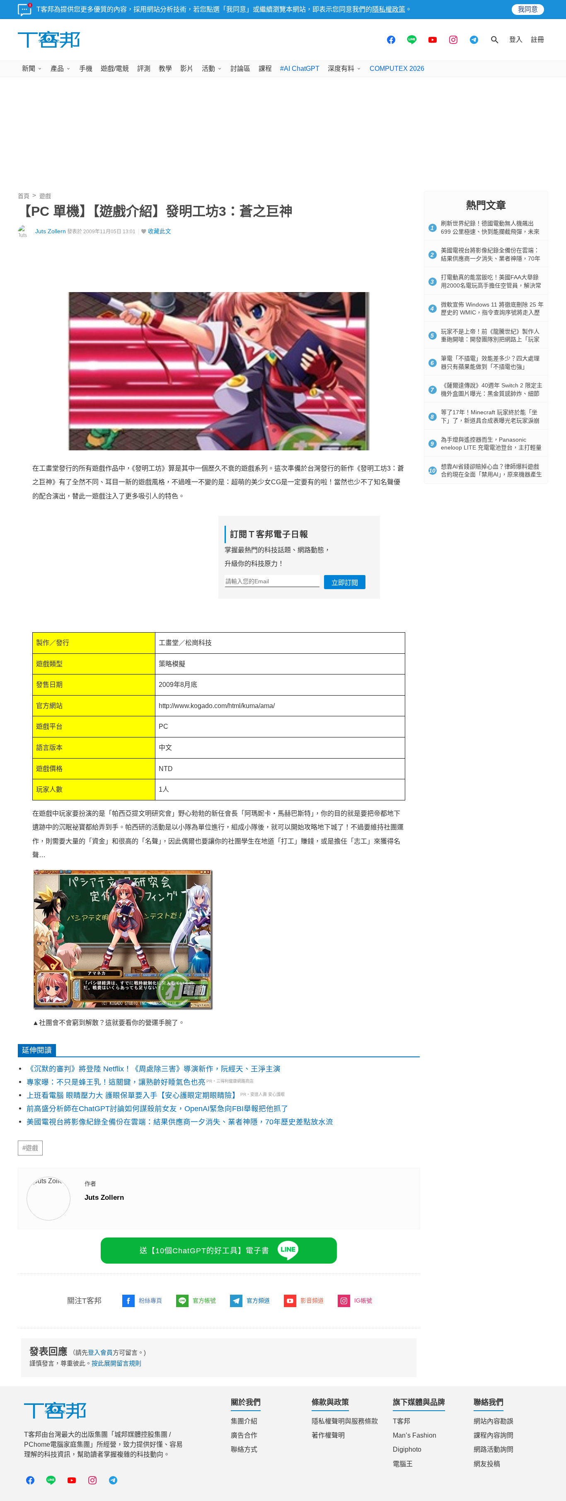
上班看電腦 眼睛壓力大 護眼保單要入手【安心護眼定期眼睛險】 (133, 1095)
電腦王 (403, 1463)
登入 (515, 39)
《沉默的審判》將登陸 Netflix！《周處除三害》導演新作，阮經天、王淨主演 (154, 1069)
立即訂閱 (344, 582)
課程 (265, 68)
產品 (57, 68)
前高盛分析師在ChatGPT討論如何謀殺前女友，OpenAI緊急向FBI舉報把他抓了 (157, 1109)
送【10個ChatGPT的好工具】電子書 (204, 1251)
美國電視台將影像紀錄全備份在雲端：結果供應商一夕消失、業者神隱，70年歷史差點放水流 (180, 1122)
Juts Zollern (50, 231)
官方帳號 (204, 1300)
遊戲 (45, 196)
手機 (85, 68)
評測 (143, 68)
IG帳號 (363, 1300)
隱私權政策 (388, 9)
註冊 (537, 39)
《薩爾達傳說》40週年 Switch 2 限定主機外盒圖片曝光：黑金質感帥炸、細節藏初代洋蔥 (491, 393)
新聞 (28, 68)
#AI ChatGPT (299, 68)
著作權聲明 (328, 1435)
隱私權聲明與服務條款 (345, 1421)
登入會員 (100, 1352)
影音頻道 (312, 1300)
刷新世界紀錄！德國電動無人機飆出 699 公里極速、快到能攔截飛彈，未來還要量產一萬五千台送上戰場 (490, 231)
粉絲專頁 (150, 1300)
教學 (165, 68)
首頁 (23, 196)
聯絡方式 (244, 1449)
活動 (208, 68)
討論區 (240, 68)
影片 (187, 68)
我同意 (528, 9)
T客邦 (401, 1421)
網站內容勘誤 (493, 1421)
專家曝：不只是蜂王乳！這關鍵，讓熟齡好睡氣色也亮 (116, 1082)
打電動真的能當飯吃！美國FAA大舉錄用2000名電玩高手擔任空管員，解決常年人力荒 (491, 285)
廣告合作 (244, 1435)
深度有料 (341, 68)
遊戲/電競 (115, 68)
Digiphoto (407, 1449)
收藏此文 (159, 231)
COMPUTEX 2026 (397, 68)
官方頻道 (258, 1300)
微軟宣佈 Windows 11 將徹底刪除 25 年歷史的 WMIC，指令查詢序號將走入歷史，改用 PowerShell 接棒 (492, 312)
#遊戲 (30, 1148)
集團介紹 (244, 1421)
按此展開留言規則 (116, 1363)
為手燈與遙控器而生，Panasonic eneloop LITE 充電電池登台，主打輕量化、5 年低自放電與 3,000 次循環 (491, 447)
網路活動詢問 (493, 1449)
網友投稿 (487, 1463)
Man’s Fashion (414, 1435)
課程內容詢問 (493, 1435)
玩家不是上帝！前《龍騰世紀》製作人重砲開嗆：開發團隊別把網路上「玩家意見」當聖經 (490, 339)
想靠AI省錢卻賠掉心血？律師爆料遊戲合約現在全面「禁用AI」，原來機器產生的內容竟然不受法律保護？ (491, 474)
